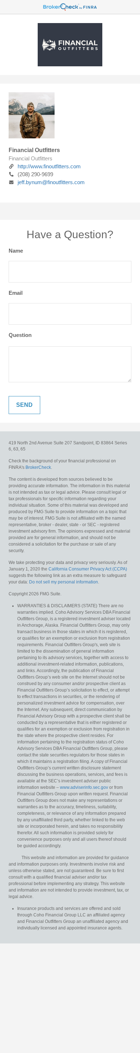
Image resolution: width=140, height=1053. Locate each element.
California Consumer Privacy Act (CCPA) (87, 569)
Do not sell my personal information (63, 582)
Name (16, 251)
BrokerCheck (38, 467)
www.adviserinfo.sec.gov (84, 787)
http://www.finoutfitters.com (49, 166)
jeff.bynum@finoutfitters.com (51, 182)
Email (16, 293)
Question (20, 335)
